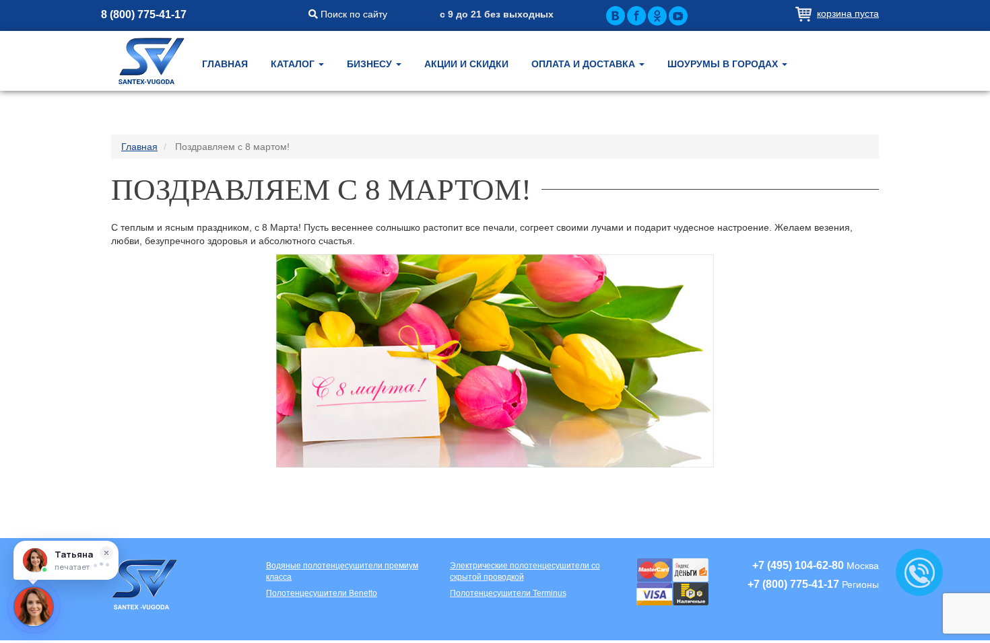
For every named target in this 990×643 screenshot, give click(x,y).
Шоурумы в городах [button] (724, 64)
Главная (225, 64)
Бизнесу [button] (371, 64)
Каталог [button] (294, 64)
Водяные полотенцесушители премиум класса (342, 571)
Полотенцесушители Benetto (321, 593)
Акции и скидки (466, 64)
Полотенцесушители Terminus (508, 593)
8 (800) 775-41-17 (144, 14)
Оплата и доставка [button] (584, 64)
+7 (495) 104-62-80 (798, 565)
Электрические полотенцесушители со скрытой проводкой (525, 571)
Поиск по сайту (352, 14)
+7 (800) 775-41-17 (793, 584)
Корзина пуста (848, 13)
